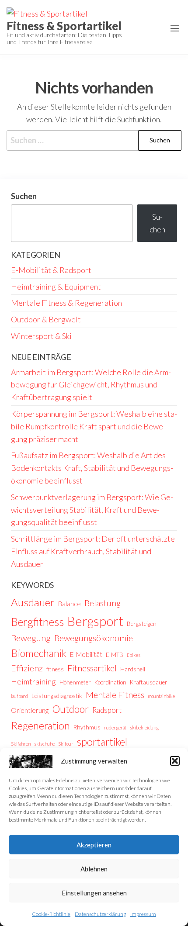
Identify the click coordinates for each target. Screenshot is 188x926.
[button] (175, 761)
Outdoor (70, 709)
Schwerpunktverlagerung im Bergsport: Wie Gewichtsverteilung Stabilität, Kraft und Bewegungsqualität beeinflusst (92, 509)
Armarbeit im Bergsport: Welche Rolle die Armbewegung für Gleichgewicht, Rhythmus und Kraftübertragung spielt (91, 384)
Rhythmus (87, 727)
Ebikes (133, 655)
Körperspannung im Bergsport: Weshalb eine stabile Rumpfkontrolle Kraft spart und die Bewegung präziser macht (94, 426)
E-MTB (114, 654)
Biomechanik (38, 653)
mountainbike (161, 696)
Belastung (102, 603)
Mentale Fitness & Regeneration (66, 303)
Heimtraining (33, 681)
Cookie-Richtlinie (51, 914)
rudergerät (115, 727)
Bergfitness (37, 621)
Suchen (24, 196)
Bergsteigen (142, 623)
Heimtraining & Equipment (56, 286)
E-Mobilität (86, 654)
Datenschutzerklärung (100, 914)
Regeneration (40, 725)
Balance (69, 604)
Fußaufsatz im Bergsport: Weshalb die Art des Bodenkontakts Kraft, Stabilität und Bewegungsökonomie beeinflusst (92, 467)
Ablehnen (94, 869)
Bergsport (95, 621)
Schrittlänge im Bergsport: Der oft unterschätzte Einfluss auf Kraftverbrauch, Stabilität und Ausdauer (93, 551)
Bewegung (31, 637)
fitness (55, 669)
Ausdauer (33, 602)
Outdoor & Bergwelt (46, 319)
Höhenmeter (75, 682)
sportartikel (102, 742)
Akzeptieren (94, 845)
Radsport (107, 710)
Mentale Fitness (115, 694)
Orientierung (30, 710)
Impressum (143, 914)
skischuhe (44, 743)
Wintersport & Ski (41, 336)
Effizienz (27, 668)
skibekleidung (144, 727)
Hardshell (132, 669)
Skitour (65, 743)
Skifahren (21, 743)
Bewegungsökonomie (93, 638)
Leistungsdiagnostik (56, 695)
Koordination (110, 682)
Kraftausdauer (148, 682)
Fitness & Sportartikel (64, 26)
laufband (19, 696)
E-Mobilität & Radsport (51, 270)
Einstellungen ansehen (94, 893)
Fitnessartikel (92, 668)
